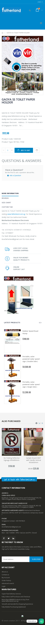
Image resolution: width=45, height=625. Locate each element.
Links (39, 2)
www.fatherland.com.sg (16, 214)
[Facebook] (4, 538)
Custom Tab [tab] (7, 207)
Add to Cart (25, 150)
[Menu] (41, 23)
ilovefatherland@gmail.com (11, 527)
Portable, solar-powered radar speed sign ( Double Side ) (31, 358)
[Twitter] (8, 538)
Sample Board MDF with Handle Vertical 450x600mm (33, 460)
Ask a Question (15, 175)
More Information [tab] (10, 193)
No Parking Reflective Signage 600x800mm (12, 459)
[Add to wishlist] (36, 150)
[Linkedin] (13, 538)
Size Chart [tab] (6, 202)
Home (2, 33)
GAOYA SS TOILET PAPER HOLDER (18, 100)
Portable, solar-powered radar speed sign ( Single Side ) (31, 384)
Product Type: (7, 142)
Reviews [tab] (5, 198)
